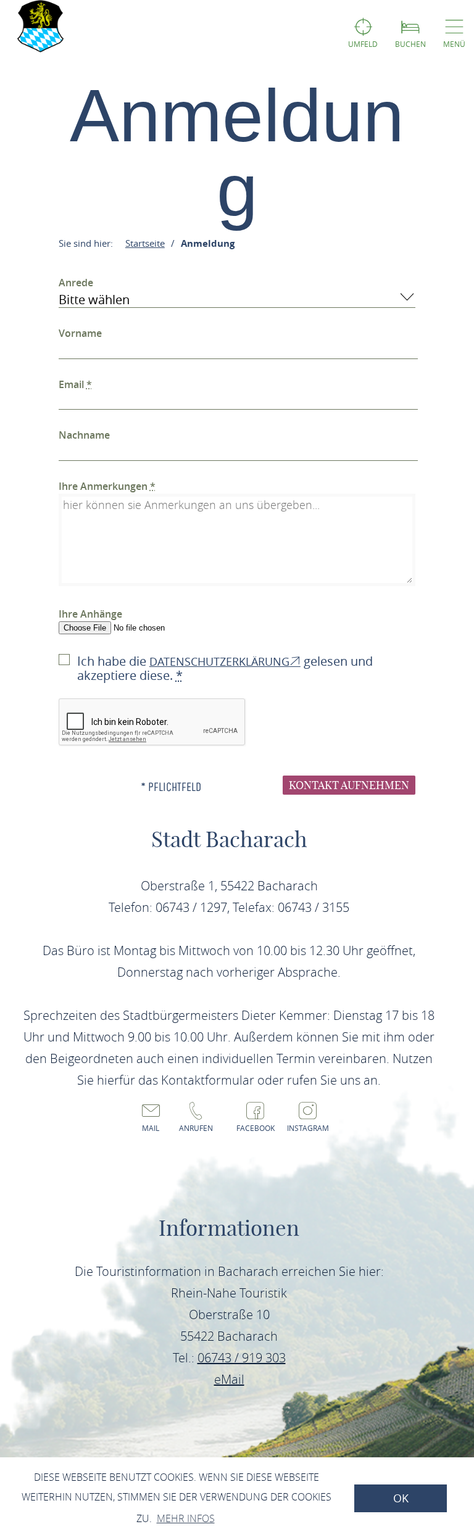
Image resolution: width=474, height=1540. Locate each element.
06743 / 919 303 (242, 1357)
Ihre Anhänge (90, 613)
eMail (229, 1379)
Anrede (76, 282)
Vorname (80, 333)
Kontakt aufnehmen (349, 785)
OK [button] (401, 1498)
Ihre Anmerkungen (107, 486)
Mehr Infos (186, 1518)
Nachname (84, 435)
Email (75, 384)
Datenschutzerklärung (219, 661)
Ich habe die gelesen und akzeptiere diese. (225, 668)
